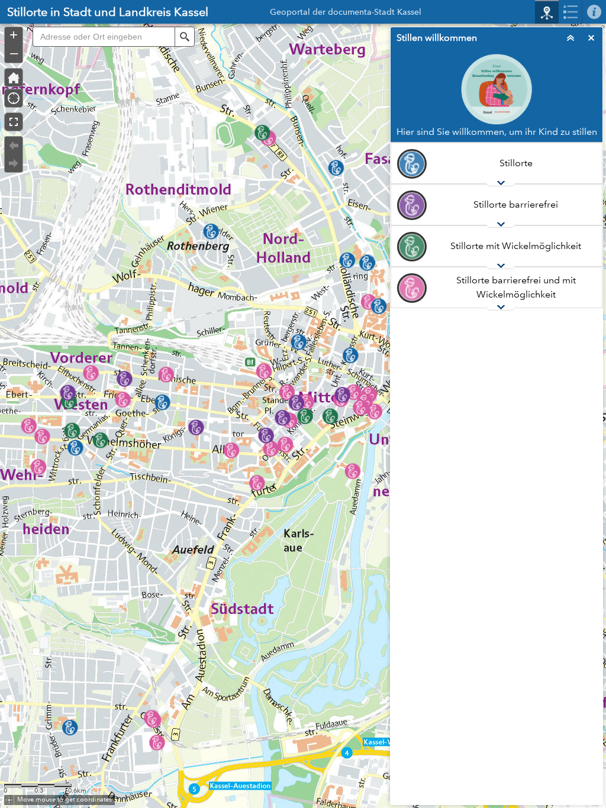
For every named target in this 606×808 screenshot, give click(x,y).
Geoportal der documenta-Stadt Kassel (345, 14)
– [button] (14, 52)
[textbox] (104, 37)
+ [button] (13, 35)
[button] (185, 37)
